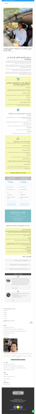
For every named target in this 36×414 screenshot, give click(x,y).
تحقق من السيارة (11, 204)
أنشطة (6, 312)
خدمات (6, 318)
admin (5, 51)
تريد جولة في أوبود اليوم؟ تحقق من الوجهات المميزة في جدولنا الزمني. (15, 330)
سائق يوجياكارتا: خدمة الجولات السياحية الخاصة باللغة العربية (17, 49)
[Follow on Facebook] (15, 407)
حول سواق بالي (23, 359)
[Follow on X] (21, 407)
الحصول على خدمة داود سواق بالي (15, 359)
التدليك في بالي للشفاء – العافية (8, 332)
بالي (5, 316)
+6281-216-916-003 (18, 219)
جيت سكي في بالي (6, 334)
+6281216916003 (6, 382)
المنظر (6, 314)
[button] (33, 411)
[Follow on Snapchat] (18, 407)
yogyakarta (13, 51)
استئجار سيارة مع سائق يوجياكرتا (8, 327)
